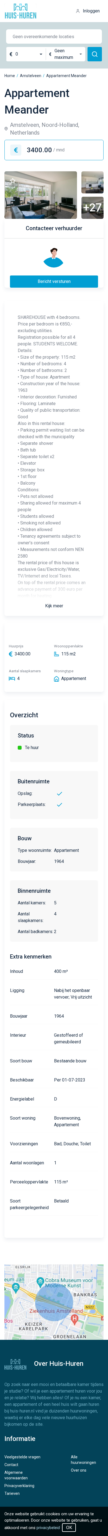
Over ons (78, 1470)
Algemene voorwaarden (16, 1475)
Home (9, 75)
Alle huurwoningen (83, 1460)
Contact (11, 1465)
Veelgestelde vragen (22, 1457)
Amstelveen (30, 75)
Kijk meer (54, 605)
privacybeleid (48, 1527)
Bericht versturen (54, 281)
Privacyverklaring (19, 1486)
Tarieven (12, 1493)
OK (69, 1527)
